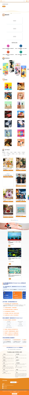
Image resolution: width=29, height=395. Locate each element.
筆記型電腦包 (20, 367)
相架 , (9, 367)
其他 (7, 364)
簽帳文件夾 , (5, 364)
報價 (8, 170)
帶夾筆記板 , (5, 368)
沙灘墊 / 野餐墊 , (16, 364)
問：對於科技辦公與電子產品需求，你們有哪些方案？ (11, 309)
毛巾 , (3, 370)
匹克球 (24, 364)
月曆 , (12, 367)
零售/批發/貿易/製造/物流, (19, 374)
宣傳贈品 (15, 152)
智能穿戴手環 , (23, 370)
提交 (17, 382)
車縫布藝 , (7, 373)
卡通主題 (7, 152)
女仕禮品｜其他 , (7, 367)
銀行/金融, (16, 373)
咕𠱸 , (7, 370)
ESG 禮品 (4, 155)
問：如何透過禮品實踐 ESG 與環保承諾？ (9, 311)
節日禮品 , (10, 368)
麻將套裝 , (11, 367)
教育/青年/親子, (18, 373)
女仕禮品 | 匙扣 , (3, 367)
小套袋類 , (11, 370)
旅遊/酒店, (19, 375)
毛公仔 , (9, 370)
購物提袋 (7, 371)
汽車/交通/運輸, (22, 374)
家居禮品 (19, 152)
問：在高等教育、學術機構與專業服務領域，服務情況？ (11, 331)
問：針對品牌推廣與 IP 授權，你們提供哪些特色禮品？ (11, 303)
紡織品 (4, 369)
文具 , (4, 373)
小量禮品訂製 (23, 152)
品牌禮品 (17, 369)
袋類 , (5, 370)
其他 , (20, 364)
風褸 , (6, 370)
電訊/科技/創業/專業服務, (22, 373)
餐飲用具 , (3, 373)
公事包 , (3, 364)
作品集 (8, 155)
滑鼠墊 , (16, 367)
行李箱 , (19, 370)
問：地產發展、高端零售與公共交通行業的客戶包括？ (11, 329)
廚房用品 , (21, 370)
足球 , (22, 364)
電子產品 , (9, 373)
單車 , (15, 370)
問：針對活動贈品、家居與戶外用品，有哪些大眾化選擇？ (11, 313)
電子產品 (11, 152)
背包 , (21, 364)
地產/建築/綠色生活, (23, 375)
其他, (20, 375)
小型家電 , (17, 370)
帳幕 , (18, 364)
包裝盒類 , (12, 368)
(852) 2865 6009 (5, 386)
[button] (0, 69)
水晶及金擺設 (17, 354)
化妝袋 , (4, 371)
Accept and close (14, 393)
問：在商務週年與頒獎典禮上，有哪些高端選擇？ (10, 307)
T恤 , (2, 370)
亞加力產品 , (7, 368)
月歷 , (17, 367)
